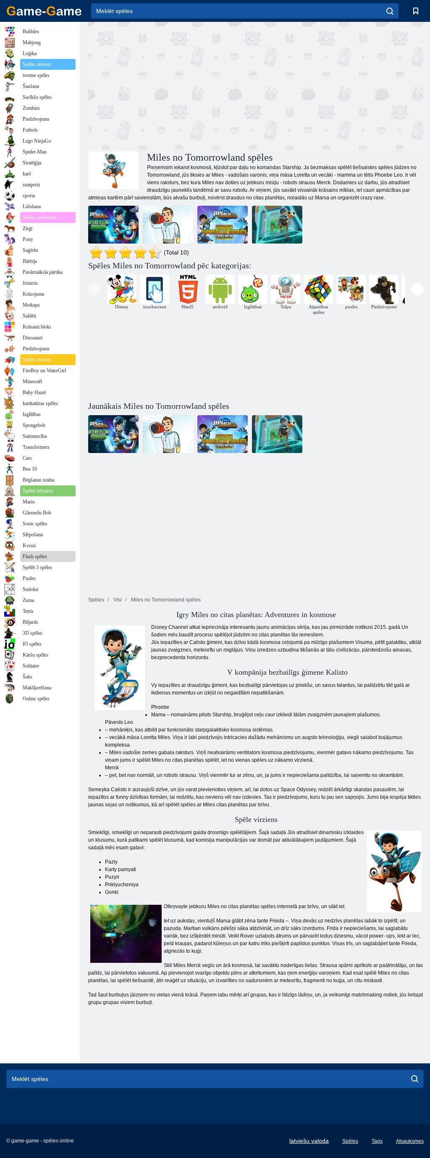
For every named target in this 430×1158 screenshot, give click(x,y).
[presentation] (94, 289)
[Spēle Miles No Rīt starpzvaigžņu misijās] (277, 225)
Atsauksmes (410, 1141)
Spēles (350, 1141)
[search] (390, 11)
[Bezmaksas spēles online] (44, 11)
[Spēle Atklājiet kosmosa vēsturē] (222, 225)
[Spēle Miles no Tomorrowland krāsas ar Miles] (168, 225)
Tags (377, 1141)
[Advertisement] (172, 85)
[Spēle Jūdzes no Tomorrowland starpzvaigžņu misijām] (113, 225)
